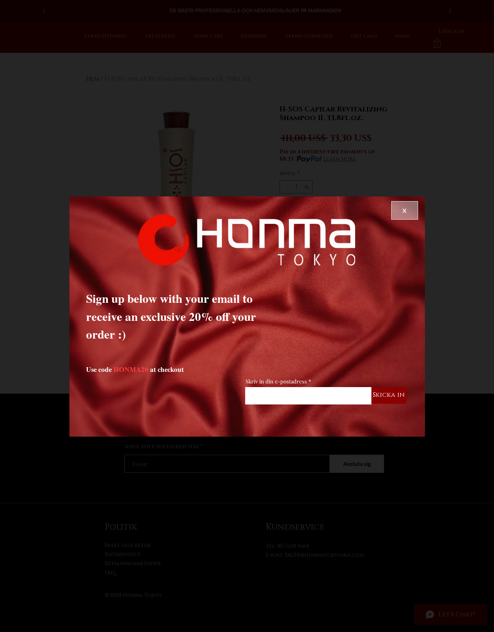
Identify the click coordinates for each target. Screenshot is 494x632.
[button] (404, 210)
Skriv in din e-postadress (276, 381)
